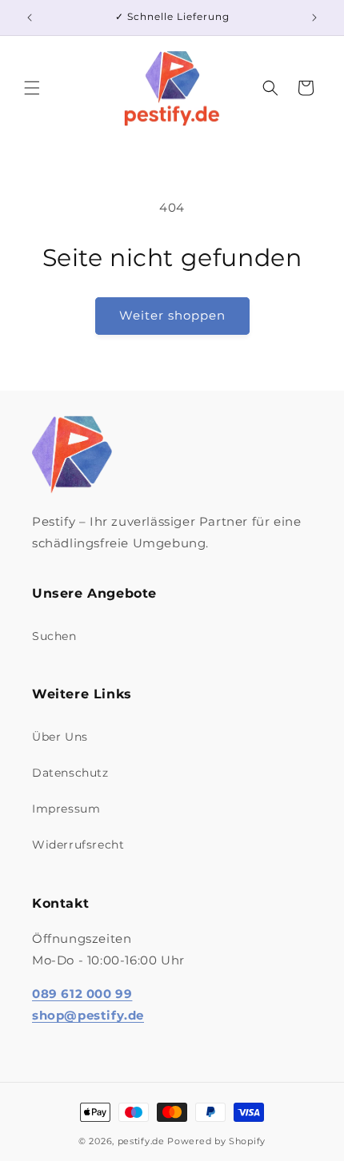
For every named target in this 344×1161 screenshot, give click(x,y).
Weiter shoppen (172, 315)
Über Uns (60, 737)
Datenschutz (70, 772)
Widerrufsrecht (78, 844)
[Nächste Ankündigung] (314, 17)
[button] (32, 87)
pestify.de (141, 1141)
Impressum (66, 808)
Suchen (54, 636)
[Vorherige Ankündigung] (29, 17)
